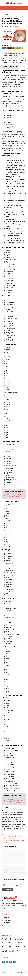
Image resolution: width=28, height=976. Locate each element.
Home (3, 13)
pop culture (16, 88)
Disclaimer (7, 922)
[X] (9, 48)
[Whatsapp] (15, 48)
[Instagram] (6, 48)
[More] (21, 48)
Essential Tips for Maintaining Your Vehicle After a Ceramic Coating (12, 951)
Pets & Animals (10, 13)
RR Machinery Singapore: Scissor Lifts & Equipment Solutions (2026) (12, 943)
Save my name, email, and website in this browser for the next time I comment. (15, 878)
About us (6, 917)
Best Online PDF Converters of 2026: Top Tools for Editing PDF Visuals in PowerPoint (13, 947)
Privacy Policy (8, 926)
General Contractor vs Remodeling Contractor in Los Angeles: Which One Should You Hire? (13, 939)
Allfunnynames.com (10, 972)
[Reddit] (18, 48)
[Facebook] (3, 48)
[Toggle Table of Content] (15, 67)
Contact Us (7, 920)
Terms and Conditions (10, 929)
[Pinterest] (12, 48)
